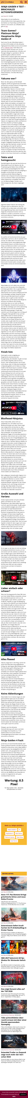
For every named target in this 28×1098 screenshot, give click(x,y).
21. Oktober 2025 (8, 47)
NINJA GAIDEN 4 (12, 830)
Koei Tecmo (14, 841)
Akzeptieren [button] (23, 1094)
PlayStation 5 (9, 833)
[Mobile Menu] (26, 2)
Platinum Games (9, 837)
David (5, 16)
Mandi (5, 892)
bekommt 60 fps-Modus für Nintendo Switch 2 (13, 960)
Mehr (14, 1096)
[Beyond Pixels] (7, 2)
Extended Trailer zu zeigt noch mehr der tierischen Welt (13, 1054)
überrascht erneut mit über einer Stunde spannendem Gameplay (14, 1021)
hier (7, 26)
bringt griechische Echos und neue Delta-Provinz (13, 896)
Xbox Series (19, 833)
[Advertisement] (14, 806)
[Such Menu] (21, 2)
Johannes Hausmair (9, 1015)
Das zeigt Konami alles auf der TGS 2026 (13, 990)
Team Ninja (20, 837)
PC (19, 830)
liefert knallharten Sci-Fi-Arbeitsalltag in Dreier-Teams (13, 927)
